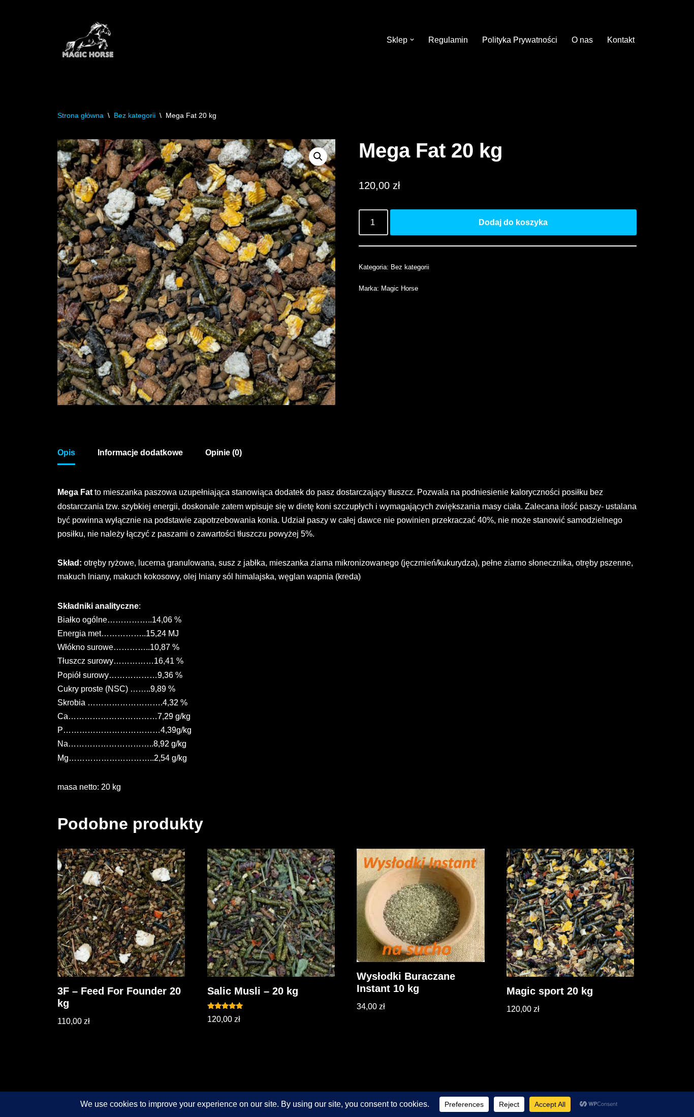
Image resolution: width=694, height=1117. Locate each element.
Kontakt (621, 40)
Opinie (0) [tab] (223, 452)
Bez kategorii (134, 115)
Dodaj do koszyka (513, 222)
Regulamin (448, 40)
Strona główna (80, 115)
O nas (582, 40)
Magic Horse (399, 288)
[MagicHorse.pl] (87, 39)
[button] (412, 40)
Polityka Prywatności (519, 40)
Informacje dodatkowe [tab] (140, 452)
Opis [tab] (66, 452)
